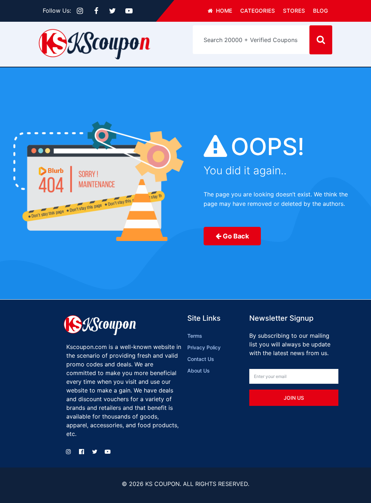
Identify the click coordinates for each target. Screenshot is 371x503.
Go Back (236, 236)
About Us (198, 370)
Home (223, 10)
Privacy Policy (204, 347)
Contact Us (200, 359)
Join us (294, 398)
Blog (320, 10)
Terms (194, 336)
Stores (294, 10)
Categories (257, 10)
